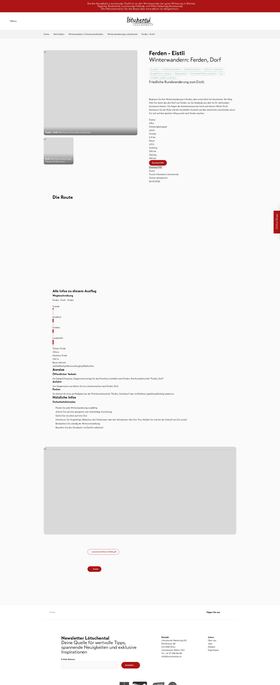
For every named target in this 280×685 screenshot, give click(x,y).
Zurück (95, 569)
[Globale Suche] (269, 21)
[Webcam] (262, 21)
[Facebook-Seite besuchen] (229, 612)
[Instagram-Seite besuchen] (234, 612)
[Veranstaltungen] (247, 21)
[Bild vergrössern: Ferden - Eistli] (90, 92)
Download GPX (158, 163)
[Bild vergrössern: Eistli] (59, 150)
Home (46, 34)
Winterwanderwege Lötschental (122, 34)
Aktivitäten (58, 34)
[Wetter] (255, 21)
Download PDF (155, 167)
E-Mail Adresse (68, 659)
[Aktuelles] (240, 21)
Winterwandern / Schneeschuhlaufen (86, 34)
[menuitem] (213, 640)
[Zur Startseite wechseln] (140, 21)
